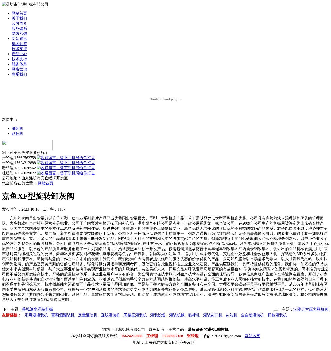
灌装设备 (158, 315)
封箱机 (231, 315)
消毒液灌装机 (36, 315)
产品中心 (19, 54)
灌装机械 (177, 315)
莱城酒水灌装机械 (37, 309)
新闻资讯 (19, 39)
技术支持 (19, 49)
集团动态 (19, 44)
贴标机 (17, 133)
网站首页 (19, 13)
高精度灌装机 (135, 315)
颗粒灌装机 (277, 315)
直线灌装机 (110, 315)
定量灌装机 (87, 315)
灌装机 (17, 128)
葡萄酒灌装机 (63, 315)
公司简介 (19, 23)
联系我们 (19, 74)
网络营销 (19, 33)
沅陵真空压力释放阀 (310, 309)
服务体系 (19, 28)
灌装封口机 (212, 315)
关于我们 (19, 18)
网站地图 (252, 336)
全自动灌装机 (252, 315)
